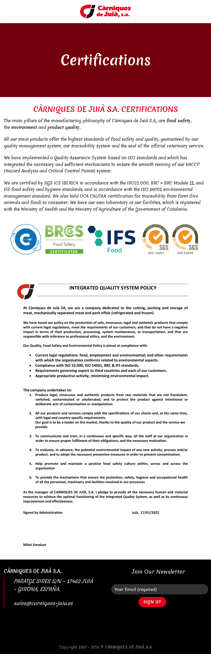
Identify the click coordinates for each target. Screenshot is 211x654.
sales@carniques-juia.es (43, 603)
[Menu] (7, 11)
